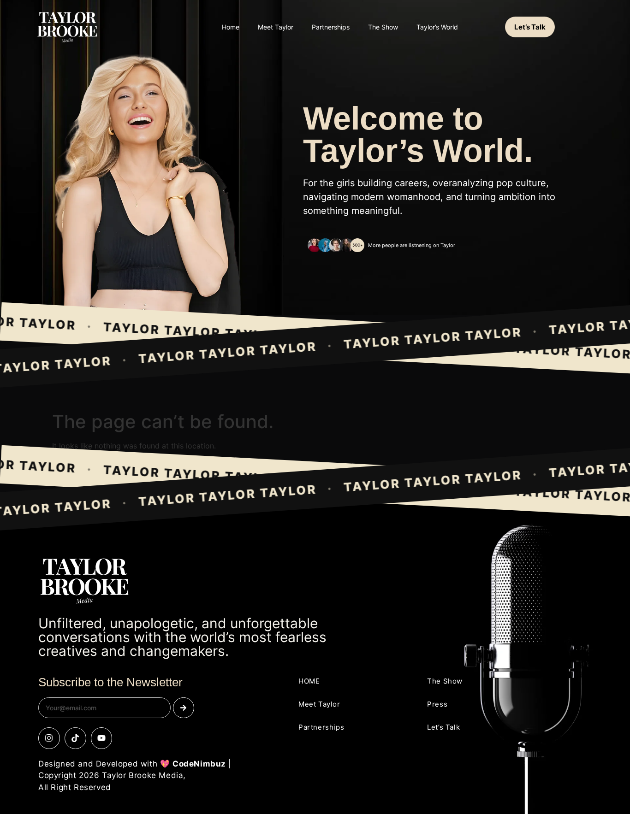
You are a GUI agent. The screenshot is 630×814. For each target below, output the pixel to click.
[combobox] (104, 707)
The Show (383, 27)
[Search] (183, 707)
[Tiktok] (75, 738)
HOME (309, 681)
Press (437, 704)
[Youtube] (102, 738)
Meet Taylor (275, 27)
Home (230, 27)
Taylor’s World (437, 27)
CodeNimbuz (199, 763)
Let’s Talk (443, 727)
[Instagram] (49, 738)
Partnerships (331, 27)
